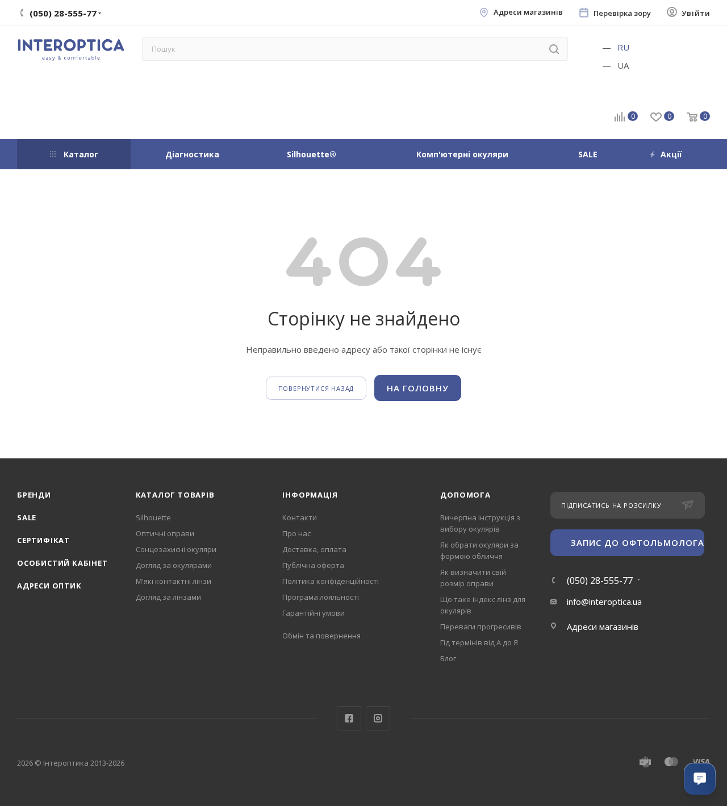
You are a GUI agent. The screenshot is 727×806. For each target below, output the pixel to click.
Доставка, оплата (314, 549)
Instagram (378, 718)
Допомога (465, 495)
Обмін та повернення (321, 635)
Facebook (349, 718)
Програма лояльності (320, 597)
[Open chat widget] (700, 779)
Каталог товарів (175, 495)
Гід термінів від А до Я (479, 642)
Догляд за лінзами (168, 597)
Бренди (34, 495)
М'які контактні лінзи (173, 581)
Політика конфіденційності (330, 581)
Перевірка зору (622, 13)
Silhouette (153, 517)
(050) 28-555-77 (600, 580)
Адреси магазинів (528, 12)
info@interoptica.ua (604, 601)
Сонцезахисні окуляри (176, 549)
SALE (26, 517)
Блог (448, 658)
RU (623, 47)
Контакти (299, 517)
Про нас (296, 533)
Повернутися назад (316, 388)
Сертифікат (43, 540)
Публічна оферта (313, 565)
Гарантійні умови (313, 613)
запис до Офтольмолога (637, 542)
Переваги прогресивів (480, 626)
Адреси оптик (49, 586)
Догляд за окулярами (174, 565)
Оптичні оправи (165, 533)
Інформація (309, 495)
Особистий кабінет (62, 563)
